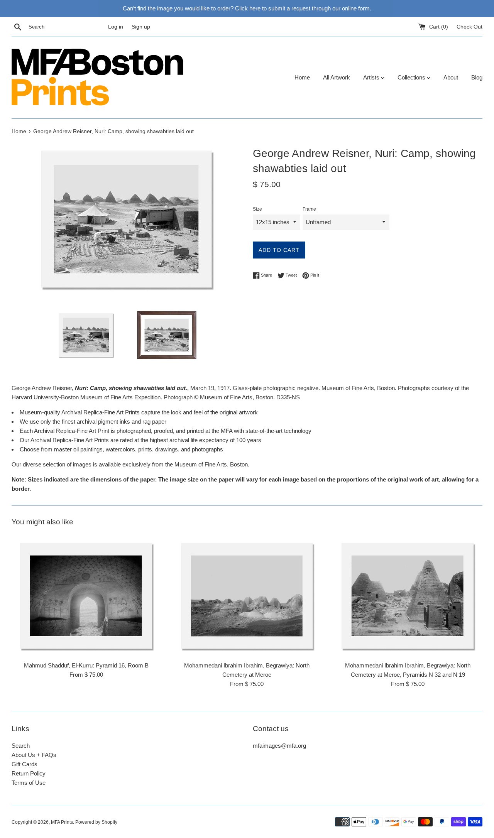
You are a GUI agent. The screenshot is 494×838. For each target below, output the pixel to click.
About (450, 77)
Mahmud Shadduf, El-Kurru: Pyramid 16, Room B (86, 665)
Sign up (141, 27)
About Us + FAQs (34, 755)
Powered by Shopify (96, 822)
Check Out (469, 27)
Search (21, 745)
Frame (309, 209)
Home (302, 77)
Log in (115, 27)
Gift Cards (24, 764)
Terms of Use (29, 782)
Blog (476, 77)
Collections (412, 77)
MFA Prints (62, 822)
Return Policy (29, 773)
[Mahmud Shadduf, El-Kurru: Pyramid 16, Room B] (86, 596)
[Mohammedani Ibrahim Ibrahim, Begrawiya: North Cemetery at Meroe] (247, 596)
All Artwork (336, 77)
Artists (372, 77)
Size (257, 209)
